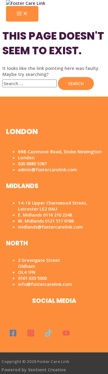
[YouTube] (66, 335)
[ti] (48, 335)
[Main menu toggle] (22, 14)
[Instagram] (31, 335)
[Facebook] (13, 335)
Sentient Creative (47, 370)
